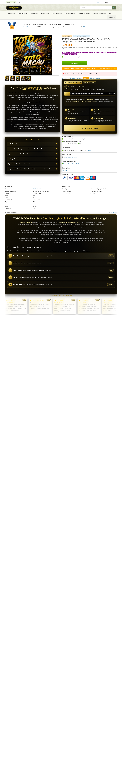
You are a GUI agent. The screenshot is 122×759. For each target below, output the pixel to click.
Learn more (113, 68)
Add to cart (74, 63)
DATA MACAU (34, 13)
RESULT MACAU (23, 13)
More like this (96, 78)
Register (106, 2)
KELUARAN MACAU (70, 13)
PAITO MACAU (45, 13)
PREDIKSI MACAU (57, 13)
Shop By (111, 17)
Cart (112, 2)
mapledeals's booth (26, 27)
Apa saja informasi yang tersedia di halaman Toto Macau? (25, 149)
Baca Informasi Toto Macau (89, 128)
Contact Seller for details (70, 157)
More (110, 13)
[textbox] (96, 7)
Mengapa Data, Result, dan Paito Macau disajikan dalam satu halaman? (29, 169)
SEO (108, 212)
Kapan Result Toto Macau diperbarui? (19, 164)
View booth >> (87, 27)
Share (86, 78)
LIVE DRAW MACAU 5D (24, 32)
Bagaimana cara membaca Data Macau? (19, 154)
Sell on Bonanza (11, 2)
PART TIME (114, 212)
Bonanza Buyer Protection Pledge (72, 164)
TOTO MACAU (11, 13)
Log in (98, 2)
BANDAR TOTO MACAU (99, 13)
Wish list (66, 78)
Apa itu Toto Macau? (14, 144)
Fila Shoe (64, 170)
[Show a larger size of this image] (7, 78)
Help (20, 2)
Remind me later (77, 78)
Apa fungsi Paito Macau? (15, 159)
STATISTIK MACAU (84, 13)
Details (86, 139)
